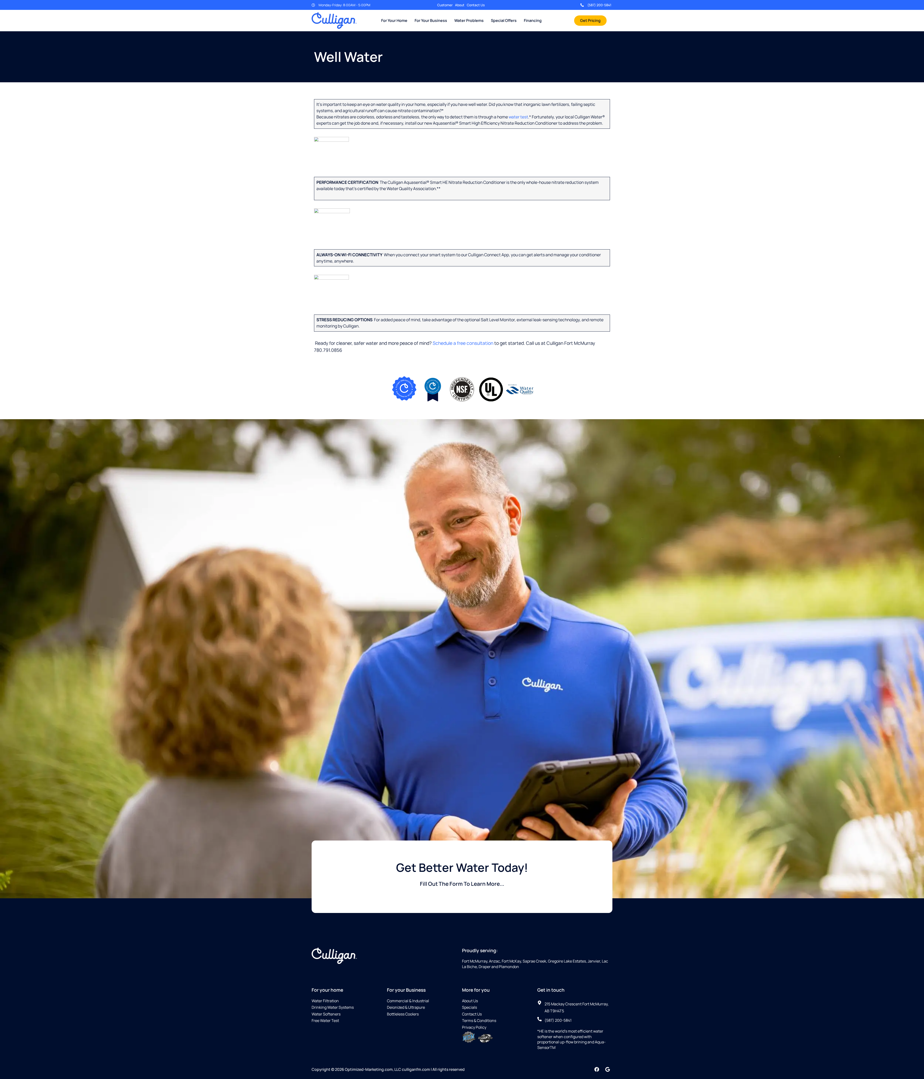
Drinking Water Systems (333, 1007)
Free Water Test (325, 1020)
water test (518, 117)
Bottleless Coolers (403, 1014)
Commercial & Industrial (408, 1000)
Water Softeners (326, 1014)
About (459, 5)
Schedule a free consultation (463, 343)
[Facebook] (597, 1069)
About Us (470, 1000)
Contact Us (476, 5)
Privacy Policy (474, 1027)
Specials (469, 1007)
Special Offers (504, 20)
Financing (533, 20)
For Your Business (431, 20)
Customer (445, 5)
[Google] (607, 1069)
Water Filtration (325, 1000)
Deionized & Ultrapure (406, 1007)
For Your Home (394, 20)
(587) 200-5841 (599, 5)
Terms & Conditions (479, 1020)
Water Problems (469, 20)
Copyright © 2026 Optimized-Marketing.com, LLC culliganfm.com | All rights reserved (388, 1069)
